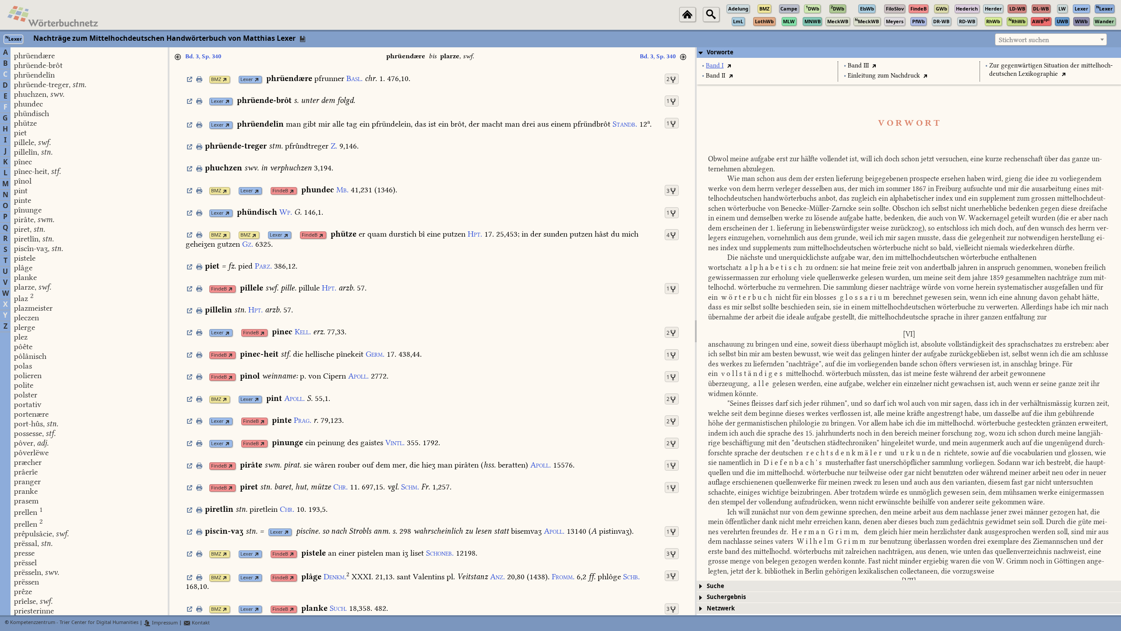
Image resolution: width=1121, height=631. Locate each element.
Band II (715, 75)
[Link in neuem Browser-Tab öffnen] (225, 79)
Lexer (246, 79)
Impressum (164, 623)
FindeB (280, 191)
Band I (714, 65)
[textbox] (1051, 40)
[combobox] (1051, 39)
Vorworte (720, 52)
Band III (858, 65)
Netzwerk (721, 608)
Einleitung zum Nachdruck (884, 75)
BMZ (216, 79)
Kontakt (200, 623)
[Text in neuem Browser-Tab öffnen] (729, 65)
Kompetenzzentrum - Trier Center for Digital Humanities (74, 623)
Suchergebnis (726, 597)
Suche (715, 586)
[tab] (909, 52)
